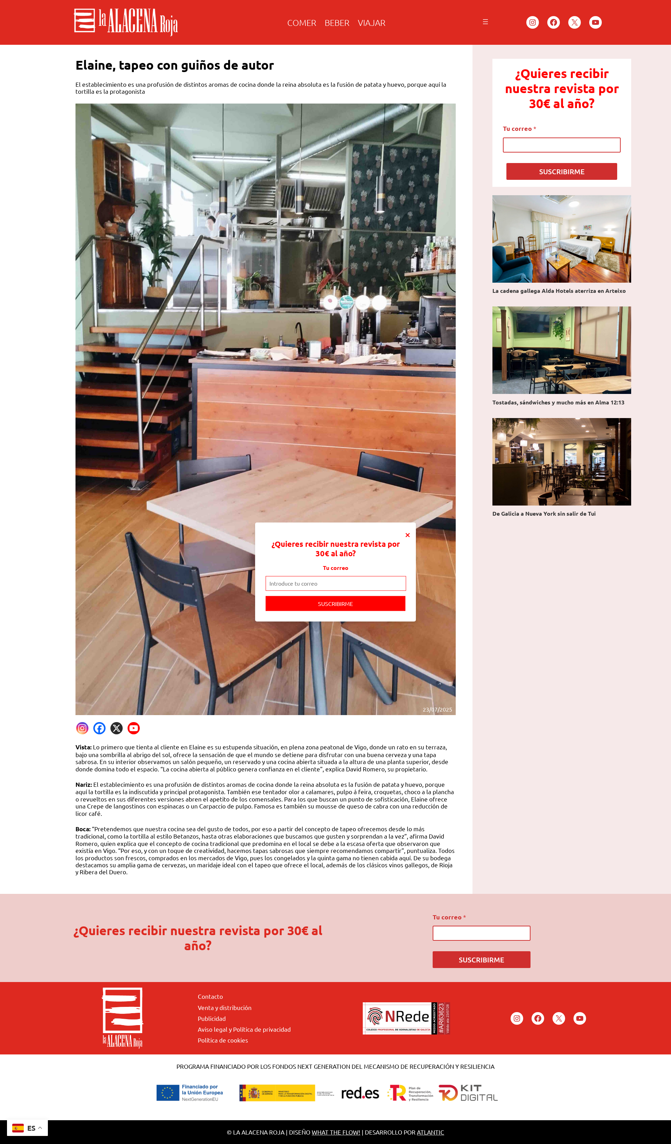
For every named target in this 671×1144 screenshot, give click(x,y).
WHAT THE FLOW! (336, 1132)
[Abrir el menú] (485, 21)
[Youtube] (134, 728)
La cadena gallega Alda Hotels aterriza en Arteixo (559, 290)
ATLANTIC (430, 1132)
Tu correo (335, 567)
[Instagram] (82, 728)
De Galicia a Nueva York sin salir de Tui (544, 513)
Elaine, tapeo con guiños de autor (174, 64)
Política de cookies (223, 1040)
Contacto (210, 996)
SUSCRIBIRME (335, 603)
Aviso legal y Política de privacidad (244, 1029)
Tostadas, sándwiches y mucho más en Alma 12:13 (558, 402)
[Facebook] (99, 728)
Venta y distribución (225, 1007)
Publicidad (212, 1018)
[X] (116, 728)
